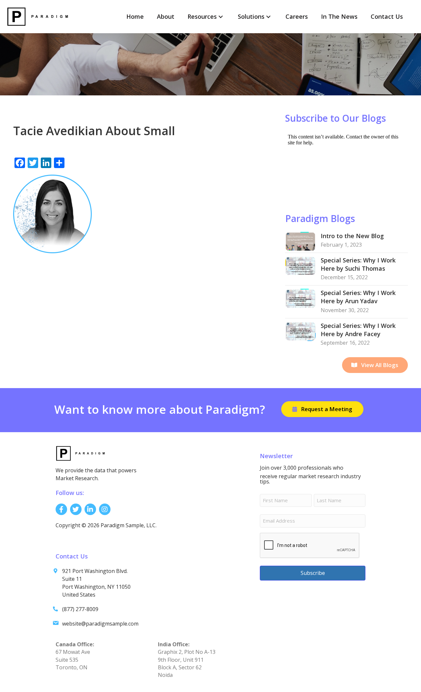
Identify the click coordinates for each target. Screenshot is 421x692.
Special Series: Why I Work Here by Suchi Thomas (358, 264)
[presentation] (310, 545)
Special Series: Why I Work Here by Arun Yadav (358, 297)
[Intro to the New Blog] (300, 241)
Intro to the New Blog (352, 236)
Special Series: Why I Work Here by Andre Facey (358, 330)
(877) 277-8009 (80, 609)
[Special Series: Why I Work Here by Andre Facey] (300, 330)
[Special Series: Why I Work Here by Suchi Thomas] (300, 265)
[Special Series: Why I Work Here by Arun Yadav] (300, 298)
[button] (221, 16)
